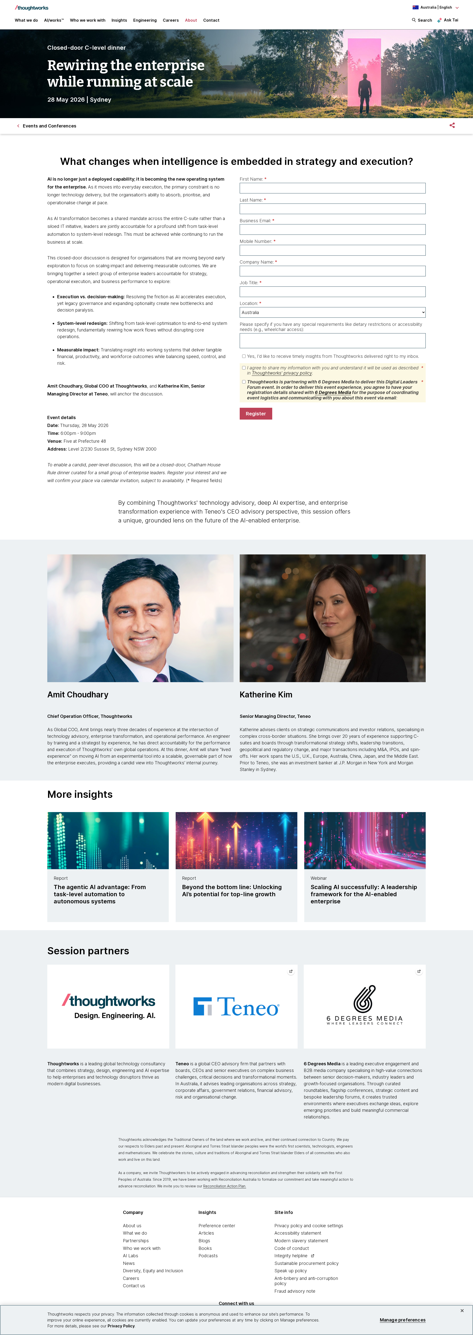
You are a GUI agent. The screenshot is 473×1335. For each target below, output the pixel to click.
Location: (250, 303)
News (129, 1263)
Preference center (217, 1225)
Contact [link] (211, 20)
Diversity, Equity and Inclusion (153, 1270)
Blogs (204, 1240)
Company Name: (258, 262)
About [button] (191, 20)
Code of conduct (291, 1248)
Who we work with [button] (87, 20)
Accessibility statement (297, 1233)
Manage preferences (403, 1319)
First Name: (253, 179)
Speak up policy (290, 1270)
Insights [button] (119, 20)
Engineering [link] (145, 20)
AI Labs (130, 1255)
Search (425, 20)
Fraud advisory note (294, 1291)
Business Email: (257, 220)
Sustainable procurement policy (306, 1263)
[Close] (462, 1310)
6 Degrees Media (333, 392)
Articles (206, 1233)
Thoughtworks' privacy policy (282, 373)
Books (205, 1248)
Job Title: (251, 282)
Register (256, 414)
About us (132, 1225)
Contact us (134, 1285)
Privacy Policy (121, 1325)
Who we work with (141, 1248)
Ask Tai (451, 19)
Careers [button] (171, 20)
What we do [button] (26, 20)
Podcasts (208, 1255)
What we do (135, 1233)
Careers (131, 1278)
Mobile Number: (258, 241)
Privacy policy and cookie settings (308, 1225)
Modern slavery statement (301, 1240)
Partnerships (136, 1240)
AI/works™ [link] (54, 20)
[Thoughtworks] (31, 5)
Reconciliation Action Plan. (224, 1186)
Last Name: (253, 200)
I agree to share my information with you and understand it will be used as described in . (335, 370)
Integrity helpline (290, 1255)
